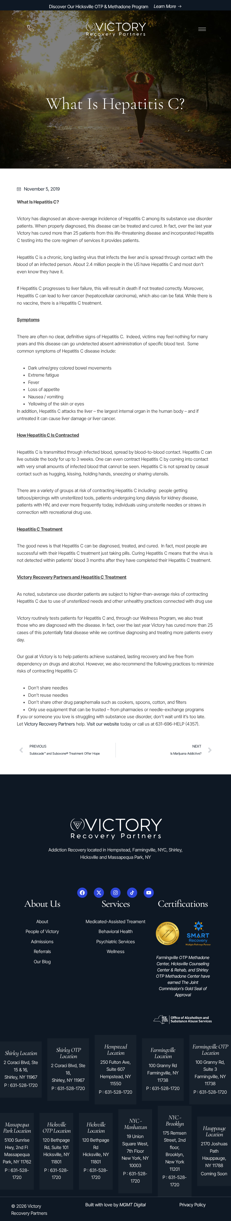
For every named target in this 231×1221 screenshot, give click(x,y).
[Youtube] (149, 893)
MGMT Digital (132, 1204)
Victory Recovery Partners (49, 724)
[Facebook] (82, 893)
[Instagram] (115, 893)
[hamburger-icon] (202, 29)
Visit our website (103, 724)
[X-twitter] (99, 893)
